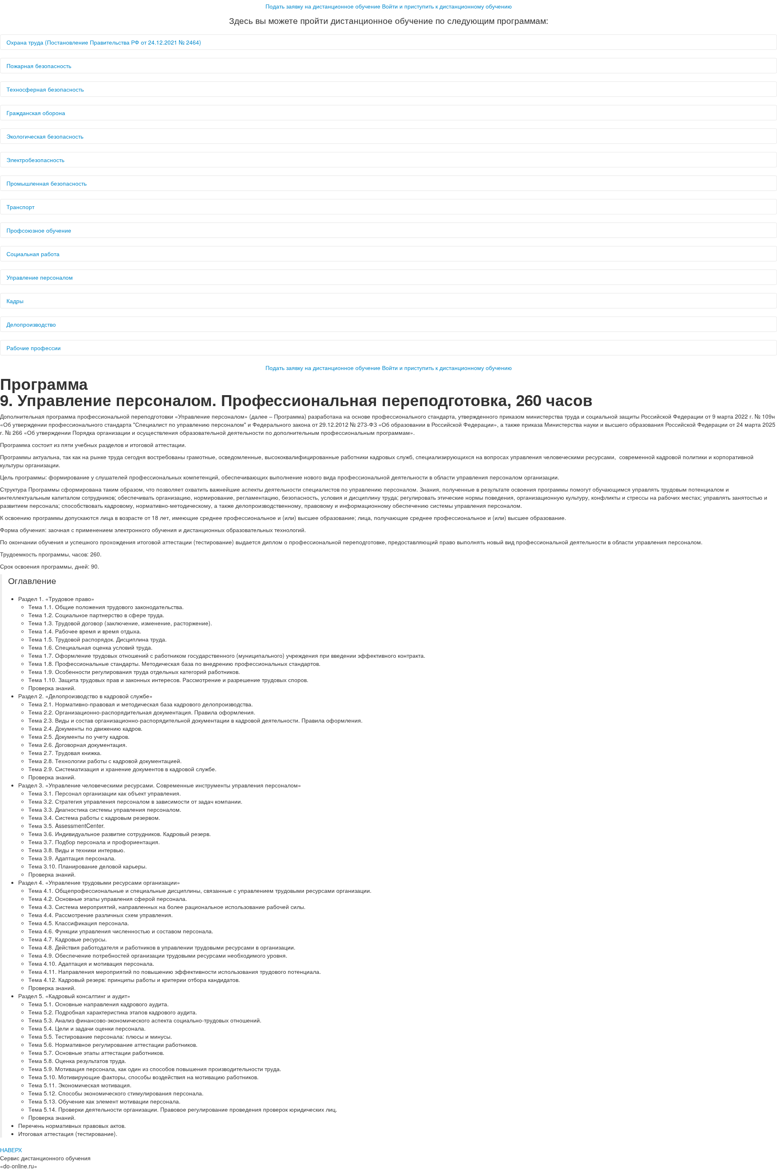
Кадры (14, 301)
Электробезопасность (35, 160)
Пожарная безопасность (38, 66)
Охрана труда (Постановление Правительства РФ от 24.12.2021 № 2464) (103, 42)
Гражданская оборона (35, 113)
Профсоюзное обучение (38, 230)
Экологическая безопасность (44, 136)
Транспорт (20, 207)
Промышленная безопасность (46, 183)
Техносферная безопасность (45, 89)
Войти (447, 6)
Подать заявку (322, 6)
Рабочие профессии (33, 348)
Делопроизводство (31, 324)
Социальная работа (32, 254)
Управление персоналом (39, 277)
